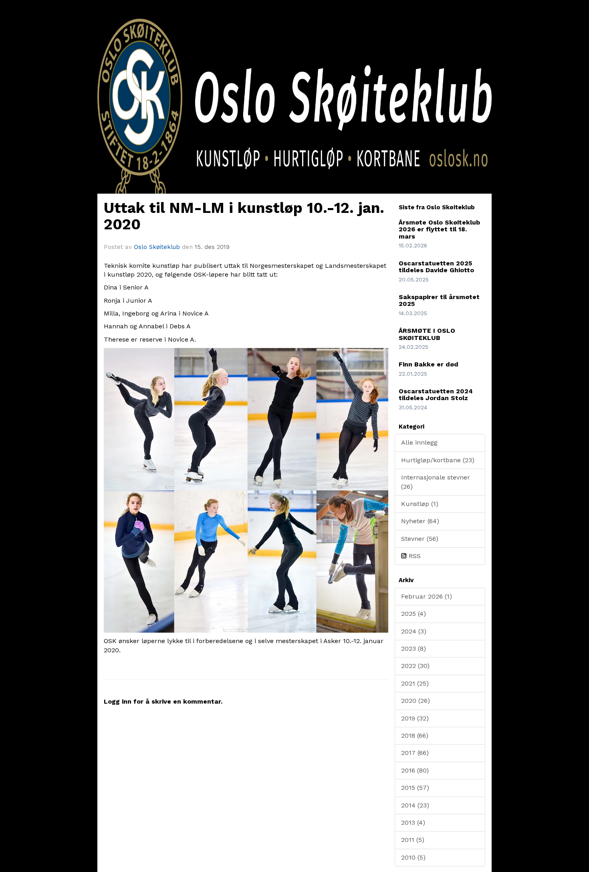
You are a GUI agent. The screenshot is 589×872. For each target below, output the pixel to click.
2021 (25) (415, 683)
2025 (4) (413, 613)
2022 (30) (415, 666)
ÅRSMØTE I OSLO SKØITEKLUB (427, 334)
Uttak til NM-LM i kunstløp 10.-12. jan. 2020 (244, 216)
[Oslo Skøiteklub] (294, 123)
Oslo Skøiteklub (157, 247)
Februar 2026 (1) (426, 596)
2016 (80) (415, 770)
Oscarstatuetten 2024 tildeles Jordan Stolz (436, 394)
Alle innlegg (419, 442)
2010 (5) (413, 857)
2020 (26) (415, 700)
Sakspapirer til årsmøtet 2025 (439, 300)
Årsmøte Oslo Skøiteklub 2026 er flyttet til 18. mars (439, 229)
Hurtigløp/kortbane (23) (437, 460)
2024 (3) (413, 631)
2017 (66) (415, 753)
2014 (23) (415, 805)
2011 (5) (412, 840)
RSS (414, 556)
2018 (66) (414, 735)
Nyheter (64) (420, 521)
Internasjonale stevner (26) (435, 481)
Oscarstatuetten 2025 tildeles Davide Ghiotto (436, 266)
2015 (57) (415, 787)
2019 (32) (415, 718)
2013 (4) (413, 822)
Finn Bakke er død (428, 364)
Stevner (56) (419, 538)
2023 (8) (413, 648)
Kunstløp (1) (419, 504)
